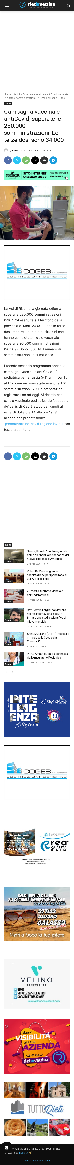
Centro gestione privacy (36, 1160)
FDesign (23, 1152)
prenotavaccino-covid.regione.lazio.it (34, 424)
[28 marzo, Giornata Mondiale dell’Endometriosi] (14, 596)
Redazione (18, 150)
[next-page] (12, 672)
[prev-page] (6, 672)
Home (7, 94)
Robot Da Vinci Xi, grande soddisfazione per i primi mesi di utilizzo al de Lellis (47, 575)
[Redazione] (6, 150)
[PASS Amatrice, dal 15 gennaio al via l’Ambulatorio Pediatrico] (14, 659)
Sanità (16, 94)
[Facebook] (8, 160)
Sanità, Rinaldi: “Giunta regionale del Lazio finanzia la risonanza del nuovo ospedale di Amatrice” (48, 555)
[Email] (35, 160)
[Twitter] (17, 160)
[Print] (44, 160)
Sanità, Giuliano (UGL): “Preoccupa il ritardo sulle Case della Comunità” (48, 637)
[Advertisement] (37, 49)
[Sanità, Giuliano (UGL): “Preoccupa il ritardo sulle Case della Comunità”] (14, 639)
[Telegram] (53, 160)
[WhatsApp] (26, 160)
